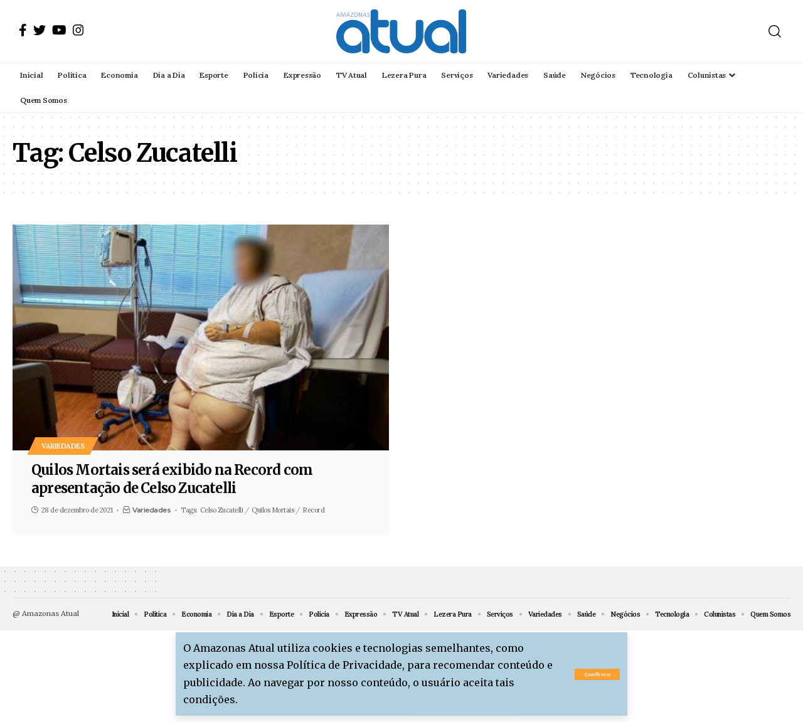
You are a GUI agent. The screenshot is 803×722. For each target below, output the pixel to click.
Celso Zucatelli (221, 510)
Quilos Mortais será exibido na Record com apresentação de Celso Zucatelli (171, 479)
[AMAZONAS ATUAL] (401, 31)
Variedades (62, 445)
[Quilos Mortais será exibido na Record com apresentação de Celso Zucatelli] (201, 337)
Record (313, 510)
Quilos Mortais (273, 510)
